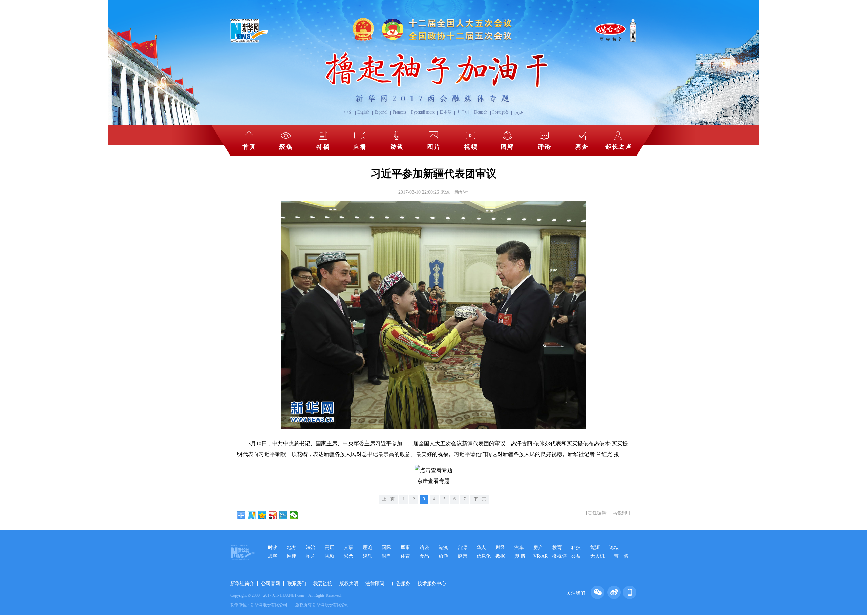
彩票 (348, 556)
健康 (462, 556)
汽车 (519, 547)
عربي (518, 112)
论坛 (614, 547)
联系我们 (296, 583)
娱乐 (367, 556)
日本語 (446, 112)
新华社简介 (242, 583)
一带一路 (618, 556)
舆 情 (519, 556)
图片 (310, 556)
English (363, 112)
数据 (500, 556)
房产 (538, 547)
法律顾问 (374, 583)
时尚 (386, 556)
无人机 (597, 556)
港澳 (443, 547)
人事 (348, 547)
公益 (576, 556)
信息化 (484, 556)
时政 (272, 547)
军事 (405, 547)
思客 (272, 556)
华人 (481, 547)
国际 (386, 547)
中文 (348, 112)
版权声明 (348, 583)
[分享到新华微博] (252, 515)
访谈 (424, 547)
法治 (310, 547)
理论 (367, 547)
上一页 (388, 499)
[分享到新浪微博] (273, 515)
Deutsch (480, 112)
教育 (557, 547)
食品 (424, 556)
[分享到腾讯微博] (283, 515)
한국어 (463, 112)
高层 (329, 547)
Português (500, 112)
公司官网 (270, 583)
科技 (576, 547)
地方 (291, 547)
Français (399, 112)
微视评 (559, 556)
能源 (595, 547)
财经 (500, 547)
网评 (291, 556)
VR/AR (540, 556)
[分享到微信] (294, 515)
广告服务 (401, 583)
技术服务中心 (432, 583)
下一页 (480, 499)
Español (381, 112)
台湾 (462, 547)
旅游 (443, 556)
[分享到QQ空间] (262, 515)
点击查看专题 (433, 481)
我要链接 (322, 583)
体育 (405, 556)
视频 (329, 556)
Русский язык (423, 112)
